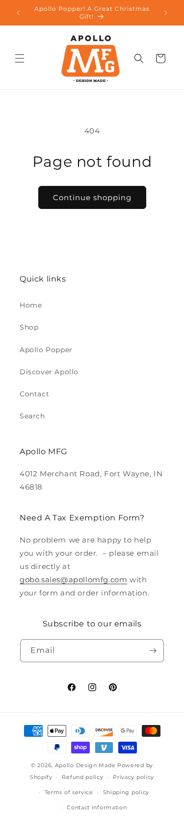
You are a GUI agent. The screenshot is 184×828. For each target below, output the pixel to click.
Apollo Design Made (85, 765)
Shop (29, 327)
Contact (34, 393)
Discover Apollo (49, 371)
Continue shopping (92, 197)
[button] (19, 58)
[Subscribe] (152, 650)
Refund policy (82, 777)
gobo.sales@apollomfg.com (73, 579)
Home (31, 305)
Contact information (97, 807)
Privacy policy (133, 777)
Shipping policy (126, 792)
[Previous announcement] (18, 13)
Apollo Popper (46, 349)
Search (32, 416)
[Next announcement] (166, 13)
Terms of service (69, 792)
